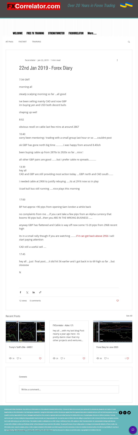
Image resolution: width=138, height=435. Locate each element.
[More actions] (117, 60)
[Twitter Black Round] (129, 412)
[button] (129, 42)
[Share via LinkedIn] (33, 292)
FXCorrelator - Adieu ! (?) (63, 325)
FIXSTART (23, 41)
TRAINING (36, 41)
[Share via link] (40, 292)
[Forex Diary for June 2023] (112, 332)
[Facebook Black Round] (120, 412)
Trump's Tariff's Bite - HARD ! (21, 347)
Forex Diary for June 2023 (107, 347)
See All (129, 315)
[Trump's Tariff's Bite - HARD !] (25, 332)
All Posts (9, 41)
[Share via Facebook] (20, 292)
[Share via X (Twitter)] (27, 292)
